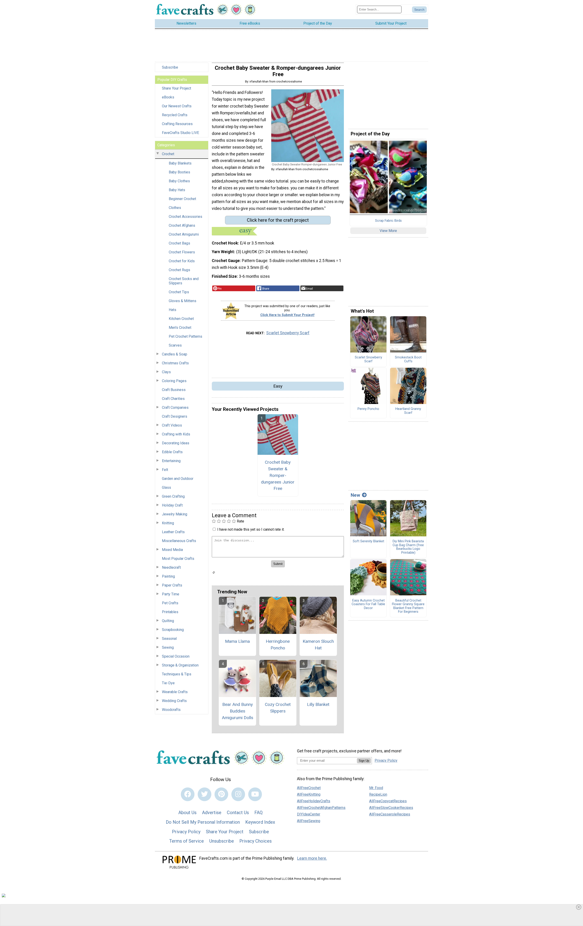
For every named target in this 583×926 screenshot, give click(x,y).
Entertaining (171, 461)
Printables (170, 612)
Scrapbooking (173, 630)
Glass (166, 487)
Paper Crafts (172, 585)
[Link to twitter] (204, 794)
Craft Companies (175, 407)
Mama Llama (237, 641)
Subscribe (170, 67)
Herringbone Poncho (278, 645)
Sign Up (364, 760)
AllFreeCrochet (309, 788)
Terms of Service (186, 841)
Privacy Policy (186, 831)
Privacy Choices (255, 841)
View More (388, 231)
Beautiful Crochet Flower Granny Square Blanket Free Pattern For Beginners (408, 606)
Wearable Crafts (175, 692)
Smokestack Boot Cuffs (408, 359)
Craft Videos (172, 425)
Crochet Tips (179, 292)
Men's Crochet (180, 327)
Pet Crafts (170, 603)
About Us (187, 812)
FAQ (258, 812)
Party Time (170, 594)
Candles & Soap (174, 354)
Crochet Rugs (179, 270)
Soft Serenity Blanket (368, 541)
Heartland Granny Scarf (408, 411)
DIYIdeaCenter (308, 814)
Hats (172, 310)
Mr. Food (376, 788)
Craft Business (174, 390)
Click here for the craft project (278, 220)
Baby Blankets (180, 163)
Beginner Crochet (182, 199)
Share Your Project (176, 88)
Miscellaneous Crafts (179, 541)
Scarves (175, 345)
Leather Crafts (173, 532)
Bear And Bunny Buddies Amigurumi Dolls (237, 711)
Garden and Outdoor (177, 478)
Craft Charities (173, 398)
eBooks (168, 97)
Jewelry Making (174, 514)
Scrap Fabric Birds (388, 221)
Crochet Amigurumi (184, 234)
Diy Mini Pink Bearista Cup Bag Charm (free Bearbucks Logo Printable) (408, 547)
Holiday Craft (172, 505)
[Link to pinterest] (221, 794)
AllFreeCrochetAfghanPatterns (321, 807)
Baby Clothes (179, 181)
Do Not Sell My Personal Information (203, 822)
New (355, 495)
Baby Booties (179, 172)
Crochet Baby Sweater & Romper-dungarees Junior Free (277, 475)
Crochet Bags (179, 243)
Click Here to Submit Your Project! (287, 315)
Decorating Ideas (175, 443)
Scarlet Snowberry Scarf (287, 333)
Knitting (168, 523)
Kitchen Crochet (181, 318)
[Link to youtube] (255, 794)
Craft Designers (174, 416)
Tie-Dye (168, 683)
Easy (277, 386)
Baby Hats (177, 190)
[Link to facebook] (187, 794)
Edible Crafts (172, 452)
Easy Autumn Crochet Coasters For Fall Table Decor (368, 604)
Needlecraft (171, 567)
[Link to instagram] (238, 794)
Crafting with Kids (176, 434)
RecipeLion (378, 794)
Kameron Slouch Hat (318, 645)
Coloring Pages (174, 381)
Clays (166, 372)
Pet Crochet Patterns (185, 336)
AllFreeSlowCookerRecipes (391, 807)
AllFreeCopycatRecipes (388, 801)
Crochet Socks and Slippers (184, 281)
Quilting (168, 621)
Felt (165, 470)
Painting (168, 576)
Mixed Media (172, 550)
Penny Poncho (368, 409)
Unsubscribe (221, 841)
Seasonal (169, 638)
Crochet (168, 154)
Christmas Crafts (175, 363)
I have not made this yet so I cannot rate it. (250, 529)
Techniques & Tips (176, 674)
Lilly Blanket (318, 704)
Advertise (211, 812)
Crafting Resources (177, 124)
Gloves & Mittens (182, 301)
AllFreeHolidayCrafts (313, 801)
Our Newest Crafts (177, 106)
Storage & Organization (180, 665)
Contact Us (238, 812)
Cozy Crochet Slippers (278, 708)
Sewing (168, 647)
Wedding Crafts (174, 701)
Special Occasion (175, 656)
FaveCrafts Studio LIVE (180, 133)
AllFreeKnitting (308, 794)
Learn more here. (312, 858)
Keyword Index (260, 822)
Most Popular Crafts (178, 558)
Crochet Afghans (182, 225)
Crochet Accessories (185, 216)
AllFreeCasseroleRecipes (389, 814)
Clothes (175, 208)
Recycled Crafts (174, 115)
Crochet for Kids (182, 261)
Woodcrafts (171, 709)
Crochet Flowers (182, 252)
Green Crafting (173, 496)
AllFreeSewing (308, 821)
